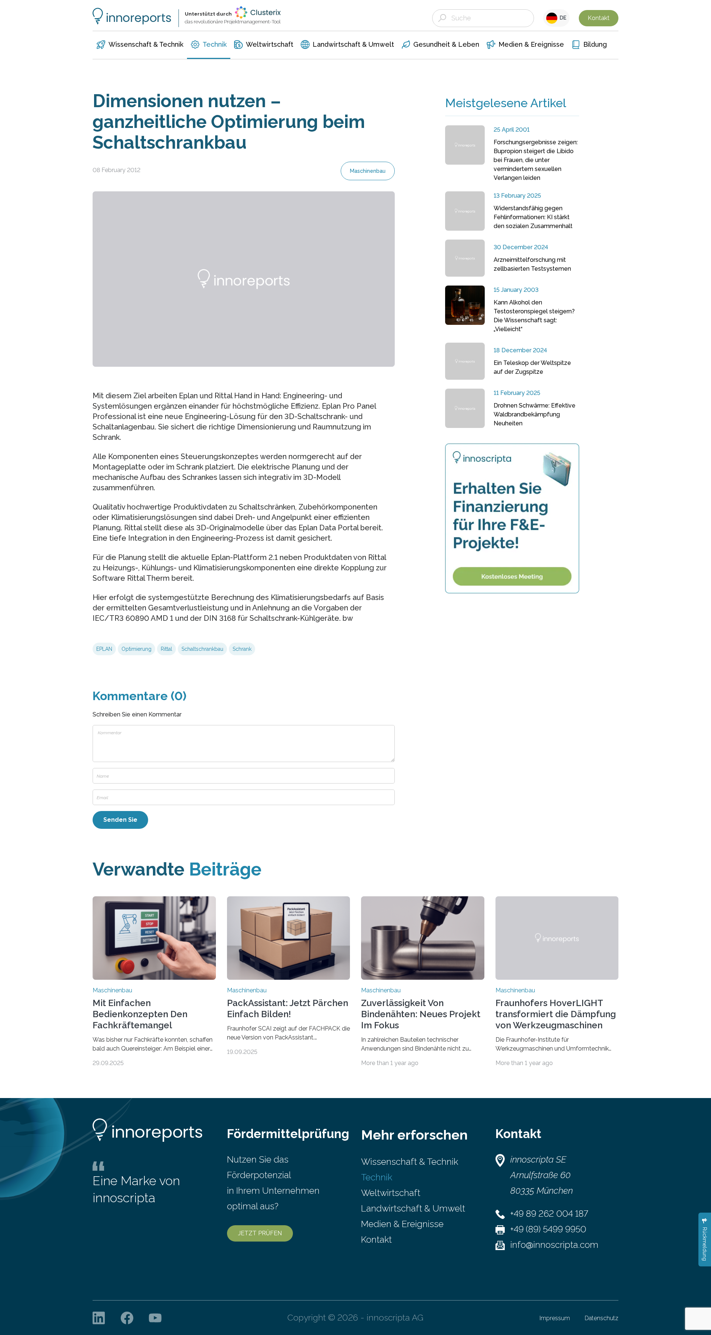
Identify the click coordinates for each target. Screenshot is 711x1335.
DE (562, 18)
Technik (376, 1177)
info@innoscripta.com (554, 1244)
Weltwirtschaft (390, 1192)
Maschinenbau (367, 171)
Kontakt (599, 18)
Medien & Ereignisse (402, 1224)
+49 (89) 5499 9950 (548, 1229)
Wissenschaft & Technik (409, 1161)
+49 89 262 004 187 (549, 1213)
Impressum (555, 1318)
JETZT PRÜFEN (260, 1233)
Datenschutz (601, 1318)
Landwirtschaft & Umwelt (413, 1208)
